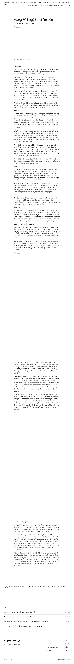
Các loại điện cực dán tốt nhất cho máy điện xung (20, 617)
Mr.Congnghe (20, 59)
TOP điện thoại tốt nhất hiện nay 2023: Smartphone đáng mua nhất (26, 621)
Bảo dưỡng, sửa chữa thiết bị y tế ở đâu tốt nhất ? (20, 612)
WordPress (68, 659)
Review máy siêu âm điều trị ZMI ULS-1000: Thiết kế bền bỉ (23, 626)
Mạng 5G (17, 70)
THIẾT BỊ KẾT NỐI (6, 4)
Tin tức (27, 59)
